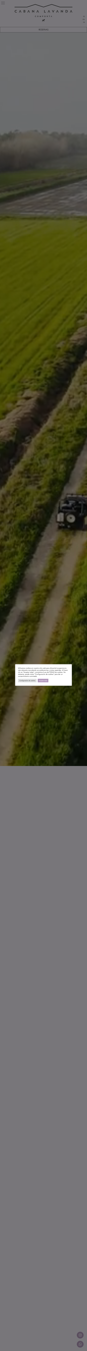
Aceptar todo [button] (43, 680)
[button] (3, 3)
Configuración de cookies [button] (27, 680)
